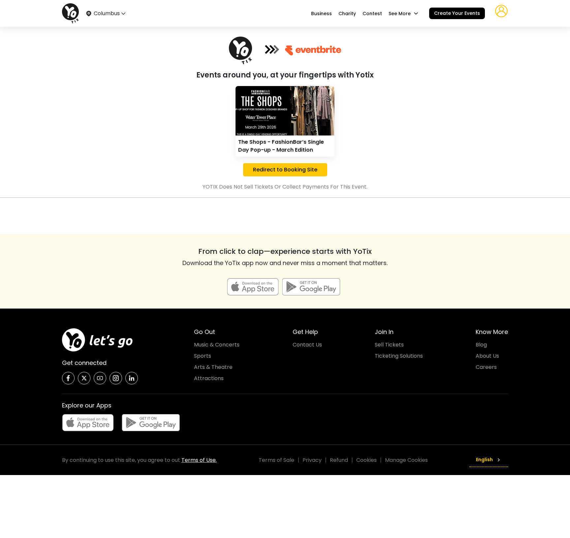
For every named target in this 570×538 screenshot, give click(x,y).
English (484, 459)
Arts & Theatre (213, 367)
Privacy (312, 460)
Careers (486, 367)
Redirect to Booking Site (285, 169)
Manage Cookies (406, 460)
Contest (372, 13)
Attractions (209, 378)
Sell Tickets (389, 344)
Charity (347, 13)
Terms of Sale (276, 460)
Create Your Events (457, 13)
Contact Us (307, 344)
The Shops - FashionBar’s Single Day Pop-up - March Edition (281, 146)
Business (321, 13)
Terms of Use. (199, 460)
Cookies (366, 460)
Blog (481, 344)
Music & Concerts (216, 344)
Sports (202, 356)
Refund (339, 460)
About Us (487, 356)
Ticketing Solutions (399, 356)
